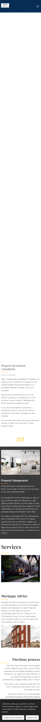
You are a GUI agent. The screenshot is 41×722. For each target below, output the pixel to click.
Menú (38, 6)
